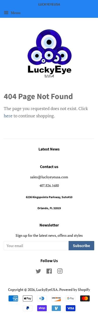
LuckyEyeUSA (47, 289)
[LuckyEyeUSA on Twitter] (38, 272)
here (8, 116)
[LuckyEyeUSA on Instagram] (60, 272)
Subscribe (81, 246)
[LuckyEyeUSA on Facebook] (49, 272)
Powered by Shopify (74, 289)
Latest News (49, 149)
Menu (15, 12)
